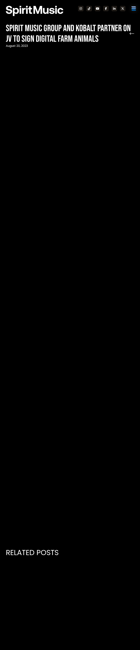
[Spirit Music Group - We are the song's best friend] (34, 11)
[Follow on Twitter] (122, 8)
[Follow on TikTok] (89, 8)
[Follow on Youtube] (97, 8)
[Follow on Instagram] (80, 8)
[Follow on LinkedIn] (114, 8)
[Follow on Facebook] (106, 8)
